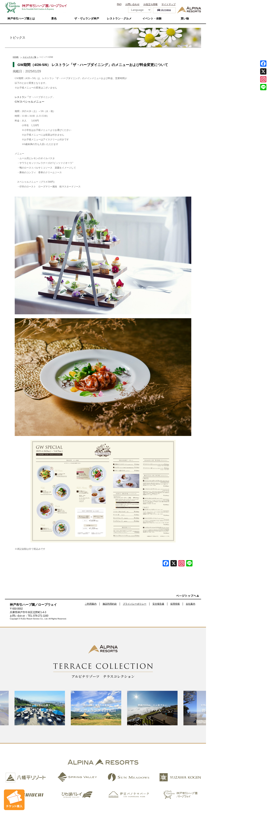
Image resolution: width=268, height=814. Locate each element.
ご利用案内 (91, 604)
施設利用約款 (110, 604)
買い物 (185, 18)
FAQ (119, 4)
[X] (174, 563)
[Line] (189, 563)
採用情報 (175, 604)
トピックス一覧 (29, 57)
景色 (54, 18)
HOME (16, 57)
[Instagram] (263, 79)
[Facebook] (166, 563)
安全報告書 (158, 604)
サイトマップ (168, 4)
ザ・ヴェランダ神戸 (86, 18)
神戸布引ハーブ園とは (21, 18)
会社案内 (190, 604)
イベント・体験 (152, 18)
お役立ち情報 (150, 4)
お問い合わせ (132, 4)
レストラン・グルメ (119, 18)
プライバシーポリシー (134, 604)
